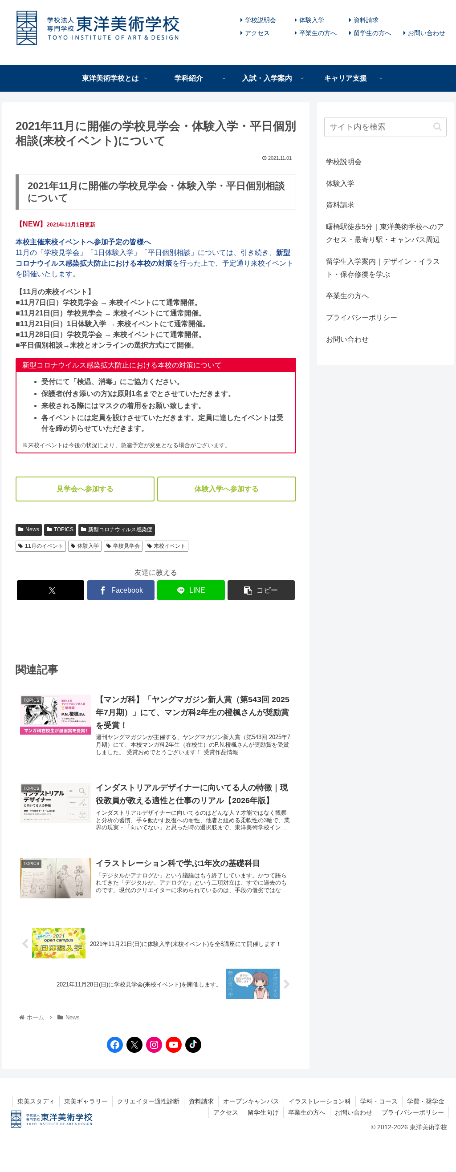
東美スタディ (36, 1101)
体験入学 (311, 20)
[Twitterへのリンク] (134, 1045)
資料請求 (366, 20)
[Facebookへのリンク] (112, 1045)
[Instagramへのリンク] (152, 1045)
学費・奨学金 (425, 1101)
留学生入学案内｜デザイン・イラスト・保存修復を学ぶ (383, 268)
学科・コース (379, 1101)
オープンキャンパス (251, 1101)
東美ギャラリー (86, 1101)
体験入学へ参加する (227, 489)
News (32, 529)
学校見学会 (126, 546)
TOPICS (63, 529)
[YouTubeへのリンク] (171, 1045)
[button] (437, 126)
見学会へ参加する (85, 489)
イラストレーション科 (320, 1101)
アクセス (257, 32)
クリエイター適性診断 (148, 1101)
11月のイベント (44, 546)
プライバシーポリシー (361, 317)
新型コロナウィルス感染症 (120, 529)
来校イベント (170, 546)
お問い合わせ (426, 32)
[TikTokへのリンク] (191, 1045)
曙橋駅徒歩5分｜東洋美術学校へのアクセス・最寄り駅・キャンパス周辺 (385, 233)
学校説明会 (260, 20)
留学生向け (263, 1112)
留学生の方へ (372, 32)
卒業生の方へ (318, 32)
